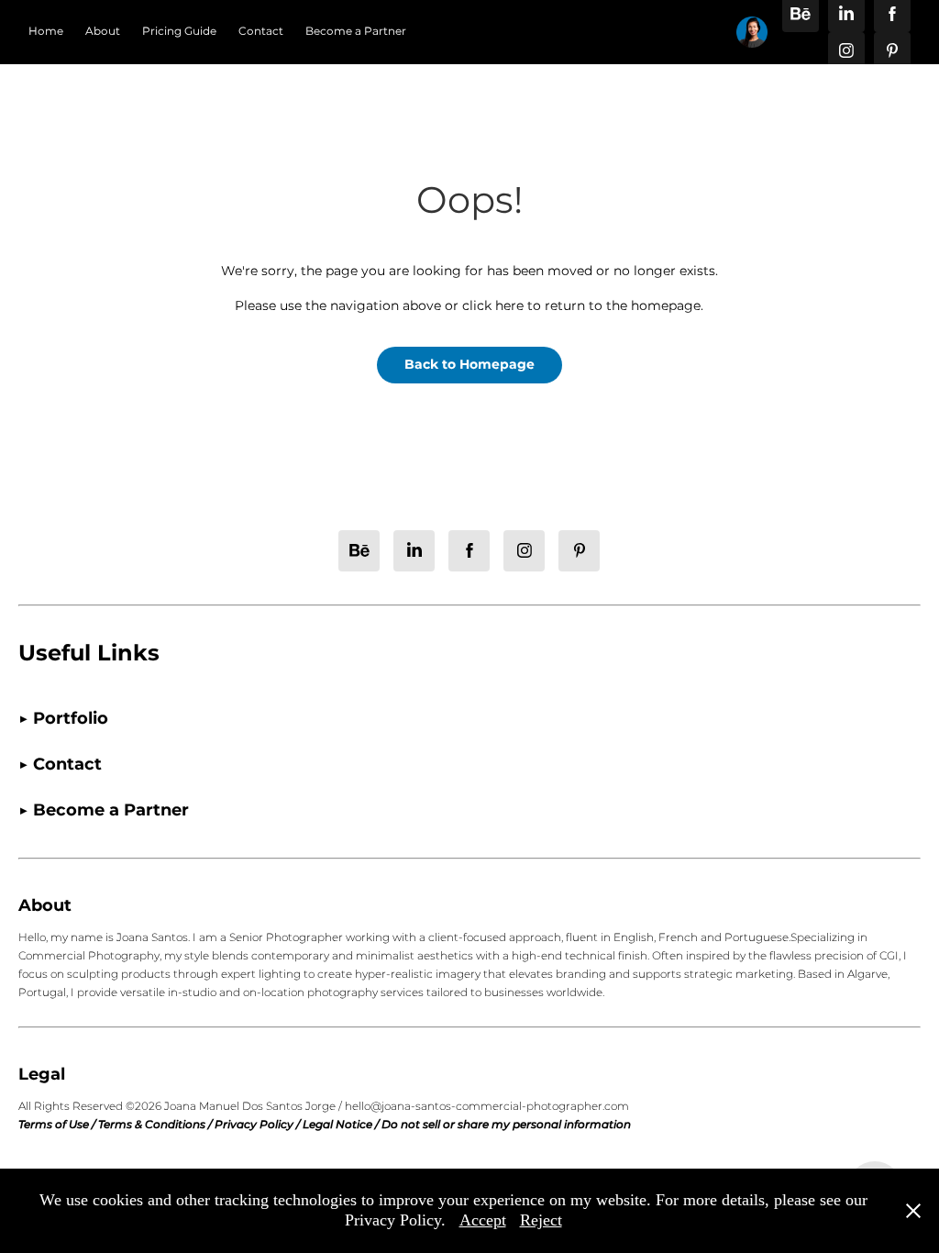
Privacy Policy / (259, 1125)
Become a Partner (355, 31)
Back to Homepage (469, 364)
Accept (482, 1220)
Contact (260, 31)
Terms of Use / (58, 1125)
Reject (541, 1220)
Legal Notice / (342, 1125)
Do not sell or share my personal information (506, 1125)
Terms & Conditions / (156, 1125)
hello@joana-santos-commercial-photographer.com (487, 1106)
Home (45, 31)
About (102, 31)
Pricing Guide (179, 31)
